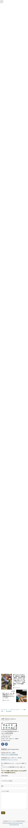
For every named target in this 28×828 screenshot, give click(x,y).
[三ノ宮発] (6, 676)
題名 (2, 786)
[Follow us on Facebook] (2, 744)
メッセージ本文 (5, 791)
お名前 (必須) (4, 775)
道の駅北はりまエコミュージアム (9, 759)
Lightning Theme (18, 823)
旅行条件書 (8, 711)
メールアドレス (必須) (6, 780)
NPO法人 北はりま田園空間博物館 (9, 754)
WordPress (10, 823)
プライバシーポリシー (15, 709)
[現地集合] (21, 695)
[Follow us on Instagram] (6, 744)
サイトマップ (4, 709)
